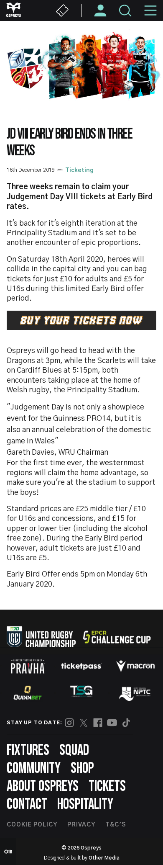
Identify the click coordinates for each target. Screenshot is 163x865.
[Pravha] (27, 666)
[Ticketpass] (81, 666)
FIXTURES (28, 750)
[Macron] (135, 666)
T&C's (115, 825)
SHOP (82, 768)
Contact (27, 804)
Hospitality (85, 804)
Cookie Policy (32, 825)
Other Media (104, 857)
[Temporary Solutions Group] (81, 693)
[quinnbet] (27, 693)
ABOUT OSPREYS (43, 786)
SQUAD (74, 750)
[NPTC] (135, 693)
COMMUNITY (34, 768)
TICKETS (107, 786)
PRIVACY (81, 825)
